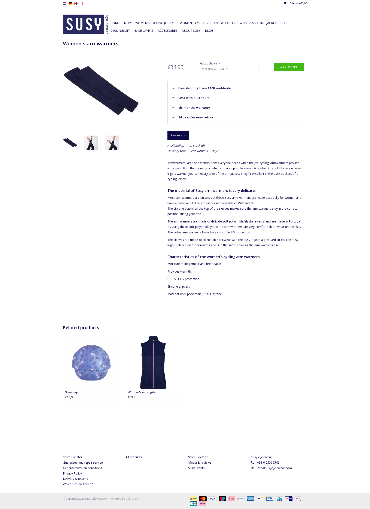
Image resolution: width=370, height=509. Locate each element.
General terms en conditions (82, 468)
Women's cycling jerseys (155, 23)
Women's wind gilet (142, 392)
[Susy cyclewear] (85, 24)
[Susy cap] (91, 362)
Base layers (143, 30)
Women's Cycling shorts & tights (207, 23)
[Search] (275, 15)
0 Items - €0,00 (298, 3)
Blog (209, 30)
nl (64, 3)
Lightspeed (132, 498)
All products (134, 457)
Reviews (178, 135)
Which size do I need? (78, 484)
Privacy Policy (72, 473)
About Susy (191, 30)
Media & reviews (199, 462)
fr (81, 3)
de (70, 3)
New (127, 23)
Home (114, 23)
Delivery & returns (75, 479)
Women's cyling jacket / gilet (264, 23)
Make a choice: (210, 63)
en (76, 3)
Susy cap (71, 392)
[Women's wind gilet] (154, 362)
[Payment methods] (193, 498)
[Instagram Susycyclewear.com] (192, 438)
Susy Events (196, 468)
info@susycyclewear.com (274, 468)
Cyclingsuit (120, 30)
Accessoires (167, 30)
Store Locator (72, 457)
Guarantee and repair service (83, 462)
